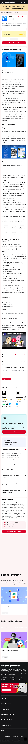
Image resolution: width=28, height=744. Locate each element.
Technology (10, 19)
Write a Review (22, 16)
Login (16, 354)
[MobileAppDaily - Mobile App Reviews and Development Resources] (14, 666)
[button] (14, 699)
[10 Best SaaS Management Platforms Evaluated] (14, 595)
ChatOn (4, 397)
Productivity (5, 613)
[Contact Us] (24, 2)
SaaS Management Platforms (10, 606)
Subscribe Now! (6, 690)
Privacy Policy (7, 736)
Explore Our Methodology (14, 531)
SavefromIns (19, 397)
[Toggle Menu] (2, 2)
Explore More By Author (9, 567)
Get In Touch (14, 431)
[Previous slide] (3, 397)
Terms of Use (15, 736)
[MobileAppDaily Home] (10, 2)
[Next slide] (25, 397)
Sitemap (21, 736)
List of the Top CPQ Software (10, 650)
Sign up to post (6, 379)
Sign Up (23, 354)
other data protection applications (14, 107)
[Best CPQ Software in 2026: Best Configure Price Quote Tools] (14, 640)
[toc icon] (25, 739)
